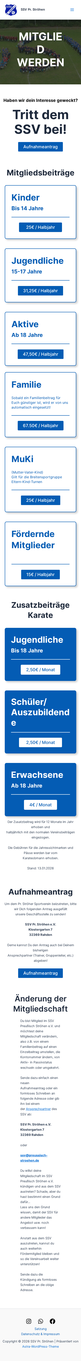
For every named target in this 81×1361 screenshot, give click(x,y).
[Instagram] (29, 1321)
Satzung (41, 1329)
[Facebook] (52, 1321)
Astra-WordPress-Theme (40, 1346)
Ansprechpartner (38, 1109)
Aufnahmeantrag (40, 146)
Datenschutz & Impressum (40, 1334)
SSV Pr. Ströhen (33, 9)
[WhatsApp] (40, 1321)
